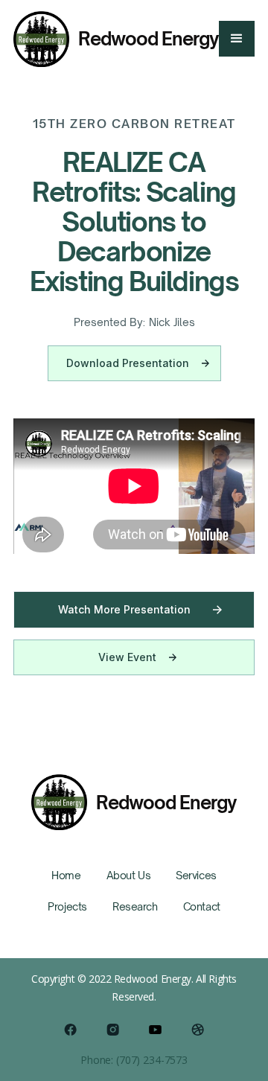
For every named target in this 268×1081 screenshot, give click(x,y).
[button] (237, 39)
